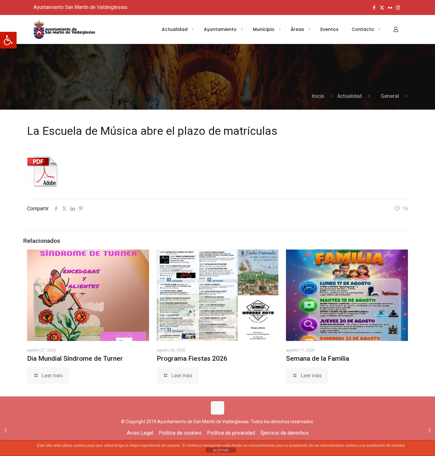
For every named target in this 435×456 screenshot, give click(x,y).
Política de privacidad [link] (231, 433)
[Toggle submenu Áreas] (309, 29)
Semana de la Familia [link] (317, 358)
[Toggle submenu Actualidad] (192, 29)
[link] (8, 40)
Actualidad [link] (349, 96)
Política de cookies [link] (180, 433)
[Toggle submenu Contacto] (379, 29)
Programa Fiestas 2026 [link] (192, 358)
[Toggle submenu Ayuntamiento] (242, 29)
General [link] (390, 96)
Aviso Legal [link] (140, 433)
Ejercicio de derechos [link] (284, 433)
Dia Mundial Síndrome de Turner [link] (75, 358)
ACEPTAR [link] (221, 450)
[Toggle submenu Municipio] (279, 29)
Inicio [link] (318, 96)
